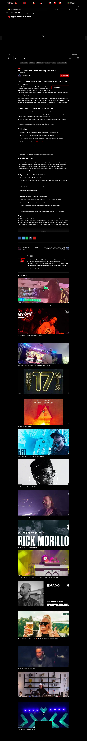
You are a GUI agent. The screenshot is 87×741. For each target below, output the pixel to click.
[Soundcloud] (65, 10)
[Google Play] (62, 10)
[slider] (41, 54)
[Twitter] (50, 10)
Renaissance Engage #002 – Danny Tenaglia (27, 698)
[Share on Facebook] (19, 238)
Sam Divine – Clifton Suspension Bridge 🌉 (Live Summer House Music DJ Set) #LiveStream (38, 638)
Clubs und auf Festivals (41, 141)
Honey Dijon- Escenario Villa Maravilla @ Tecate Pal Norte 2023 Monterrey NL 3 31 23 (37, 305)
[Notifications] (76, 10)
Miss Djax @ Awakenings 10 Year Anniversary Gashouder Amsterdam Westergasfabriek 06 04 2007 (54, 248)
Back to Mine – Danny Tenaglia (24, 426)
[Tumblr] (33, 268)
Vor (68, 245)
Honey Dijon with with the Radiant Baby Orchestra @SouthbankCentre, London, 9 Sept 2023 (38, 577)
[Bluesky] (67, 10)
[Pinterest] (53, 10)
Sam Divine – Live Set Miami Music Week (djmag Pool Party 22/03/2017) (34, 365)
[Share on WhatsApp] (27, 238)
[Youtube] (55, 10)
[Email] (38, 268)
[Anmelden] (79, 10)
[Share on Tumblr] (30, 238)
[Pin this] (34, 238)
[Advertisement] (43, 728)
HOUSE (17, 13)
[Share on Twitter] (23, 238)
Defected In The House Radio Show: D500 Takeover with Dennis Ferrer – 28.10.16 (36, 608)
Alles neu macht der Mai (14, 9)
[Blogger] (69, 10)
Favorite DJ (26, 76)
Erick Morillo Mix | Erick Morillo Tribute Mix (27, 547)
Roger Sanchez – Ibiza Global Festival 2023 (27, 729)
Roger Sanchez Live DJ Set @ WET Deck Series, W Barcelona (32, 456)
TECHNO (10, 13)
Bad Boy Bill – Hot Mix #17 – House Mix (26, 395)
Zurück (19, 245)
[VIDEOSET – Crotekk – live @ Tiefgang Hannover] (1, 38)
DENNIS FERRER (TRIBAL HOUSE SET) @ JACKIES (30, 335)
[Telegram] (60, 10)
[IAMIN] (72, 10)
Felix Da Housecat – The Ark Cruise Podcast (28, 486)
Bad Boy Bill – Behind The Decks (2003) (27, 668)
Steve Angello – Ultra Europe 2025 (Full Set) (27, 517)
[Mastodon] (57, 10)
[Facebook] (48, 10)
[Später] (74, 10)
